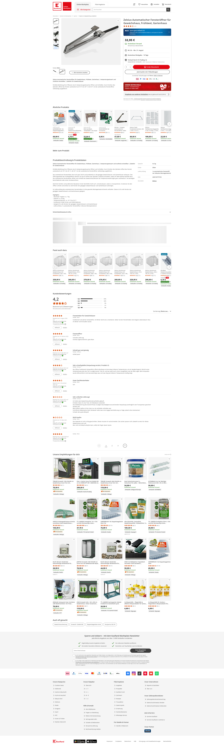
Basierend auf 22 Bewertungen (63, 306)
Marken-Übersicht (60, 722)
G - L (87, 692)
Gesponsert (55, 127)
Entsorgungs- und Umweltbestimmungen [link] (149, 741)
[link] (100, 4)
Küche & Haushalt (60, 695)
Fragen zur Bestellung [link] (92, 712)
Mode (56, 705)
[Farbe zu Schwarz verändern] (56, 71)
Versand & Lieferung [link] (92, 726)
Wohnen (57, 702)
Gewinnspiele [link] (120, 705)
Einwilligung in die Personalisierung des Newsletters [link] (87, 662)
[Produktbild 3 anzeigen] (56, 34)
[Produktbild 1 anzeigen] (56, 21)
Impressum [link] (110, 741)
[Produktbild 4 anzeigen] (56, 40)
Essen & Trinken (60, 718)
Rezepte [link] (118, 698)
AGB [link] (135, 741)
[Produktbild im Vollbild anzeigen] (91, 41)
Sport (56, 712)
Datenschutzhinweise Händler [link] (155, 702)
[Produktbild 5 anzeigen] (56, 46)
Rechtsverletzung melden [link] (93, 729)
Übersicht (88, 685)
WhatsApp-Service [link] (121, 715)
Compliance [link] (118, 741)
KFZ (56, 715)
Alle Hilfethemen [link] (90, 709)
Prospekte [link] (119, 689)
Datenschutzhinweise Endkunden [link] (156, 706)
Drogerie (57, 708)
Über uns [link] (149, 689)
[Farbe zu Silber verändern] (62, 71)
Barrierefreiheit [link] (167, 741)
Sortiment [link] (119, 695)
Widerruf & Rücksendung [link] (93, 716)
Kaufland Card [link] (120, 692)
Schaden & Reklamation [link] (93, 722)
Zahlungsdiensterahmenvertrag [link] (156, 699)
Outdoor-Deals (59, 685)
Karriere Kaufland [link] (152, 716)
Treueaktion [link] (119, 702)
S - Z (87, 698)
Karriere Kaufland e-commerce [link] (156, 720)
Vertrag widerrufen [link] (91, 719)
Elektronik (58, 689)
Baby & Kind (58, 698)
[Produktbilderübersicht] (56, 41)
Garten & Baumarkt (60, 692)
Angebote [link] (119, 685)
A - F (87, 689)
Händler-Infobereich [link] (122, 726)
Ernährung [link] (119, 708)
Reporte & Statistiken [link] (153, 685)
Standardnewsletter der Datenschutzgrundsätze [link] (86, 656)
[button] (91, 299)
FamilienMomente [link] (121, 712)
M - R (87, 695)
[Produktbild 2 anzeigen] (56, 27)
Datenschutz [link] (127, 741)
